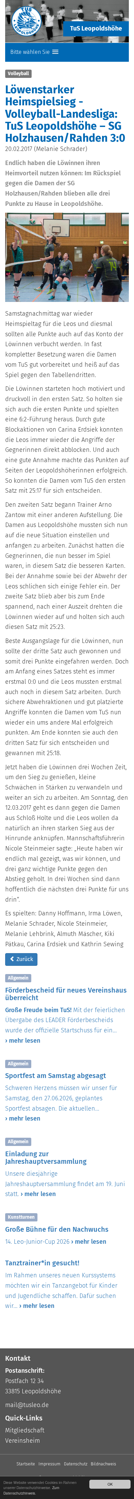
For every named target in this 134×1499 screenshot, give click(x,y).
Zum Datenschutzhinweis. (31, 1490)
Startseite (25, 1463)
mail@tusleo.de (27, 1405)
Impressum (49, 1463)
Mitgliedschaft (24, 1430)
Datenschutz (75, 1463)
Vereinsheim (22, 1440)
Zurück (24, 959)
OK (110, 1484)
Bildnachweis (103, 1463)
